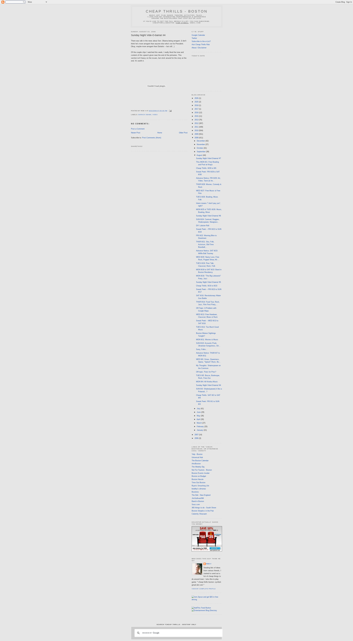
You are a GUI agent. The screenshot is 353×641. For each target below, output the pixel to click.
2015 (197, 116)
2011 (197, 127)
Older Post (183, 133)
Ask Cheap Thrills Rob (201, 44)
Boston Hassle (197, 479)
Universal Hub (197, 457)
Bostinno (195, 492)
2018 (197, 105)
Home (159, 133)
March (199, 423)
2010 (197, 130)
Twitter (194, 38)
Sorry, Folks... (201, 349)
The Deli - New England (201, 495)
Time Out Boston (198, 482)
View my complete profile (204, 589)
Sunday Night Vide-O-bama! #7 (208, 158)
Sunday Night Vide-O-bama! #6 (208, 216)
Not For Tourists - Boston (202, 470)
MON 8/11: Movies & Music (207, 340)
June (199, 412)
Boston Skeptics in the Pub (203, 511)
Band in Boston (198, 501)
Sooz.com (196, 504)
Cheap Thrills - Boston (177, 11)
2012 (197, 123)
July (199, 409)
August (200, 155)
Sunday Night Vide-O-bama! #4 (148, 35)
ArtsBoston (196, 464)
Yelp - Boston (197, 454)
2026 (197, 98)
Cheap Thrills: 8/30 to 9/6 (206, 168)
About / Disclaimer (199, 48)
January (200, 430)
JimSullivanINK (198, 498)
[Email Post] (170, 111)
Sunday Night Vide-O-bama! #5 (208, 282)
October (200, 148)
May (199, 416)
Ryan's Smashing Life (200, 486)
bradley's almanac (199, 489)
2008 (197, 138)
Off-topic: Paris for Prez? (206, 372)
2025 (197, 102)
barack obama (144, 114)
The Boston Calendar (200, 461)
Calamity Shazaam (199, 514)
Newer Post (135, 133)
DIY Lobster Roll (202, 226)
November (201, 144)
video (155, 114)
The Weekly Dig (198, 467)
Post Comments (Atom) (151, 138)
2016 (197, 113)
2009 (197, 134)
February (200, 426)
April (199, 419)
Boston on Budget (199, 476)
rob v (208, 564)
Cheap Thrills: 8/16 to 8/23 (206, 286)
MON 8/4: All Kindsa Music (207, 382)
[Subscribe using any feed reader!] (201, 608)
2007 (197, 435)
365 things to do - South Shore (204, 508)
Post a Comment (138, 129)
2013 (197, 120)
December (201, 141)
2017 (197, 109)
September (201, 152)
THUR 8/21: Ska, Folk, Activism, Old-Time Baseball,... (205, 244)
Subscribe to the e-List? (201, 41)
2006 (197, 438)
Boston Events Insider (200, 473)
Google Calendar (198, 35)
